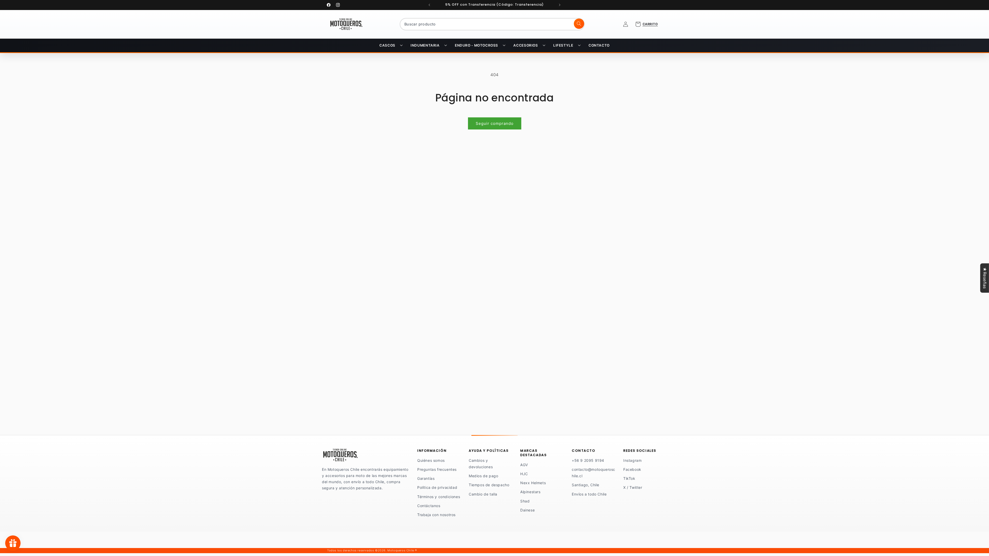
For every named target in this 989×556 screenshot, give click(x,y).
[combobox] (492, 24)
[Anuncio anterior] (429, 5)
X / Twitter (632, 487)
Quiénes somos (431, 460)
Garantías (425, 478)
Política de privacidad (437, 487)
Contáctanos (428, 505)
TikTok (629, 478)
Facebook (632, 469)
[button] (391, 45)
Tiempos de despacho (489, 485)
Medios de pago (483, 476)
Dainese (527, 510)
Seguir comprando (495, 123)
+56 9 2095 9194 (588, 460)
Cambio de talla (483, 494)
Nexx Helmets (533, 483)
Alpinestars (530, 492)
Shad (525, 501)
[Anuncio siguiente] (559, 5)
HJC (524, 474)
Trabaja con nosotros (436, 514)
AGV (524, 465)
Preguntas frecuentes (437, 469)
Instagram (632, 460)
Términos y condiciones (438, 496)
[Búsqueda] (579, 24)
